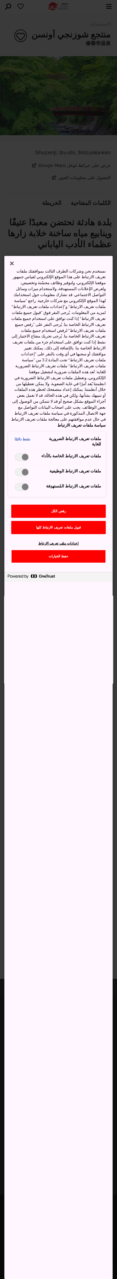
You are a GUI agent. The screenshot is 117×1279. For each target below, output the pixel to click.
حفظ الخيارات (59, 556)
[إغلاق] (12, 263)
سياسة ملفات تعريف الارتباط (81, 425)
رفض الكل (58, 511)
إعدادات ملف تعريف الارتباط (58, 543)
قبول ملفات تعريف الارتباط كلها (58, 527)
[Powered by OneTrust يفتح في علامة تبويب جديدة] (31, 578)
